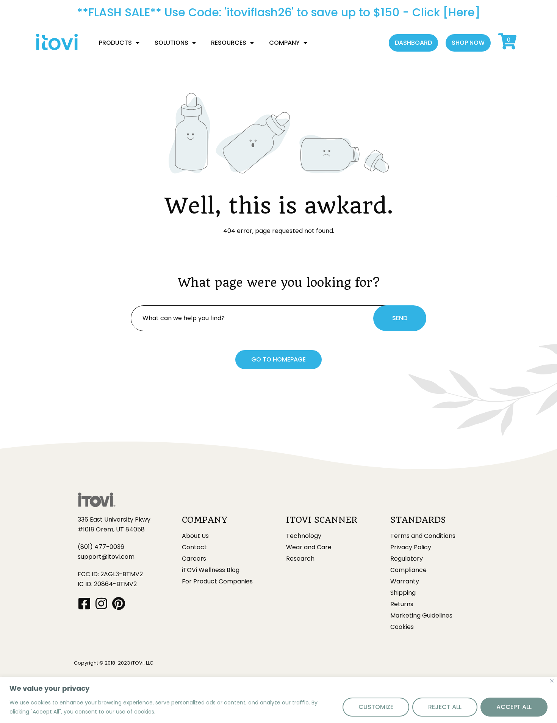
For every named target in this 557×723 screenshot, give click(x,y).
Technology (303, 536)
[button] (413, 43)
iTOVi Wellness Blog (210, 570)
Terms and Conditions (422, 536)
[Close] (552, 680)
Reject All (445, 707)
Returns (401, 604)
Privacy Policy (410, 547)
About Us (195, 536)
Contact (194, 547)
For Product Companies (217, 581)
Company (284, 42)
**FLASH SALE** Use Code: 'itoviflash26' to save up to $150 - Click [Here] (278, 12)
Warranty (404, 581)
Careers (194, 559)
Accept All (514, 707)
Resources (228, 42)
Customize (375, 707)
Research (300, 559)
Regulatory (406, 559)
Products (115, 42)
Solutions (171, 42)
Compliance (408, 570)
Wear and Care (309, 547)
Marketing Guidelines (421, 615)
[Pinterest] (118, 603)
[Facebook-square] (84, 603)
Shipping (403, 593)
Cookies (402, 627)
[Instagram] (101, 603)
